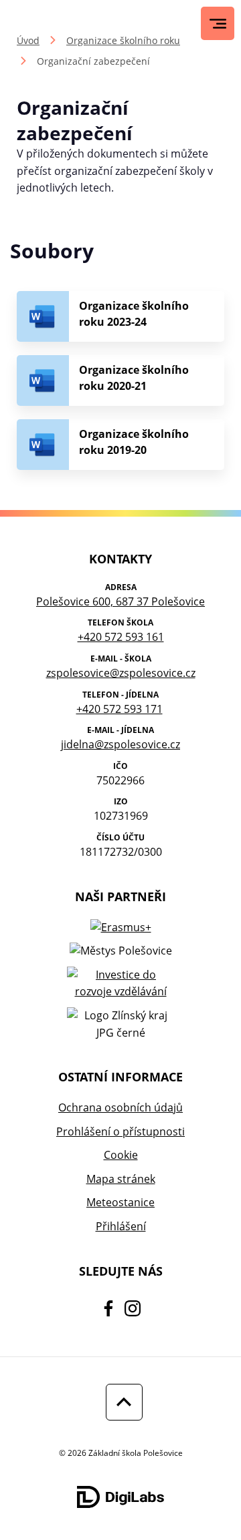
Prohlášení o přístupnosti (120, 1131)
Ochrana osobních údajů (120, 1107)
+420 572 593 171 (119, 709)
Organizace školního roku (123, 40)
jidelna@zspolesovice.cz (120, 744)
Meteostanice (120, 1202)
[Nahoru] (121, 1402)
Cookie (121, 1154)
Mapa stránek (120, 1179)
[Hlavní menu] (218, 24)
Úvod (28, 40)
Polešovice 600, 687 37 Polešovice (120, 601)
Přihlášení (121, 1226)
